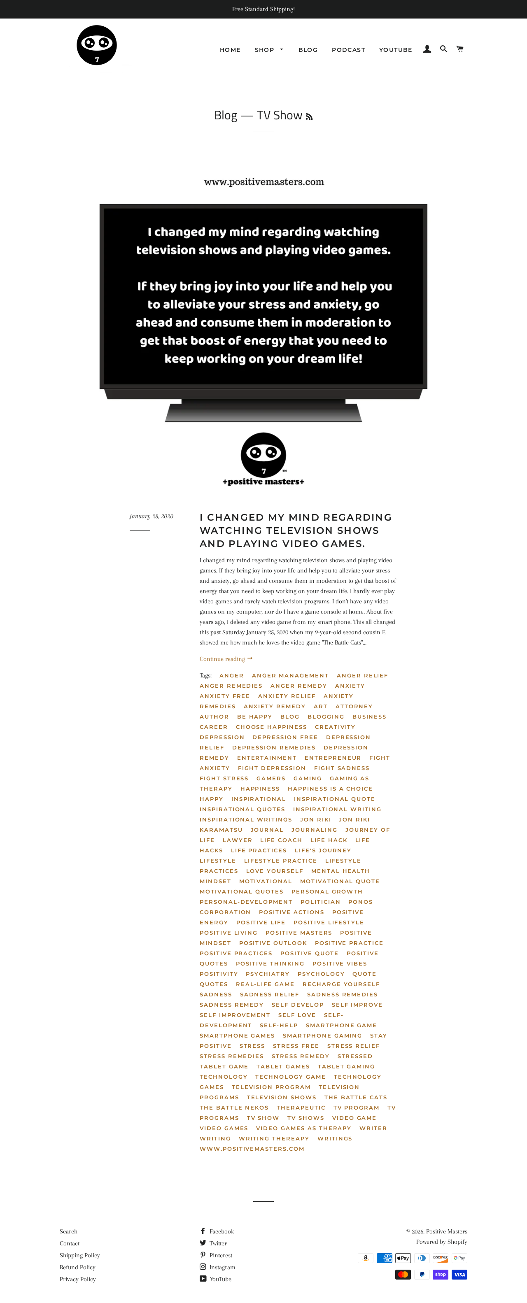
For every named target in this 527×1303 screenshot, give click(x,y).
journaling (314, 829)
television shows (282, 1097)
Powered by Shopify (441, 1241)
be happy (255, 716)
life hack (328, 840)
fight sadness (342, 768)
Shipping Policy (80, 1255)
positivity (219, 973)
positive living (229, 932)
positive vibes (339, 963)
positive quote (309, 953)
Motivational (265, 881)
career (214, 727)
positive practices (236, 953)
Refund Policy (78, 1267)
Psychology (321, 973)
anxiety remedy (275, 706)
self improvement (235, 1015)
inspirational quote (334, 799)
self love (297, 1015)
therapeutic (301, 1107)
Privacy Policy (78, 1279)
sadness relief (269, 994)
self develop (298, 1004)
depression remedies (274, 747)
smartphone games (237, 1035)
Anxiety (350, 685)
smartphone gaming (322, 1035)
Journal (267, 829)
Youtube (396, 50)
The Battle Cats (355, 1097)
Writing (215, 1138)
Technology (224, 1076)
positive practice (349, 943)
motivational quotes (242, 891)
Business (369, 716)
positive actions (291, 912)
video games (224, 1128)
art (321, 706)
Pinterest (220, 1255)
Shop (266, 50)
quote (364, 973)
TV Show (263, 1118)
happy (212, 799)
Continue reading (223, 659)
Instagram (222, 1267)
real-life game (265, 984)
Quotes (214, 984)
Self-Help (279, 1025)
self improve (357, 1004)
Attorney (354, 706)
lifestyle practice (280, 860)
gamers (271, 778)
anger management (290, 675)
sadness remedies (342, 994)
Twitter (217, 1243)
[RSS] (309, 116)
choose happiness (271, 727)
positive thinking (270, 963)
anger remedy (298, 685)
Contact (69, 1243)
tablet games (283, 1066)
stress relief (353, 1045)
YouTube (219, 1279)
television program (271, 1087)
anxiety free (225, 696)
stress (253, 1045)
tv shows (305, 1118)
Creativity (335, 727)
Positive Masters (446, 1231)
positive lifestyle (329, 922)
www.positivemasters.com (252, 1148)
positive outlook (273, 943)
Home (230, 50)
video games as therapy (304, 1128)
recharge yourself (341, 984)
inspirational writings (246, 819)
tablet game (224, 1066)
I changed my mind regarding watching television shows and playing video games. (296, 530)
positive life (261, 922)
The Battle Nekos (234, 1107)
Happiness (260, 788)
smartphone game (341, 1025)
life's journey (323, 850)
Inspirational (258, 799)
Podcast (348, 50)
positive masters (299, 932)
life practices (259, 850)
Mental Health (340, 871)
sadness (216, 994)
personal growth (327, 891)
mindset (215, 881)
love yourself (274, 871)
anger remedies (231, 685)
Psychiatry (268, 973)
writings (335, 1138)
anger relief (362, 675)
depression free (285, 737)
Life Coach (281, 840)
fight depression (272, 768)
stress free (296, 1045)
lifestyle (218, 860)
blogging (326, 716)
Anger (231, 675)
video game (354, 1118)
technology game (290, 1076)
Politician (321, 901)
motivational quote (340, 881)
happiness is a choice (330, 788)
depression (222, 737)
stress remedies (232, 1056)
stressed (355, 1056)
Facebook (221, 1231)
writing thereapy (274, 1138)
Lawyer (238, 840)
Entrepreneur (333, 757)
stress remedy (300, 1056)
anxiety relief (286, 696)
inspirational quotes (242, 809)
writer (373, 1128)
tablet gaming (346, 1066)
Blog (308, 50)
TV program (356, 1107)
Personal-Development (246, 901)
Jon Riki (315, 819)
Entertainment (267, 757)
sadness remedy (232, 1004)
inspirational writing (337, 809)
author (214, 716)
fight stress (224, 778)
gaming (308, 778)
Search (68, 1231)
